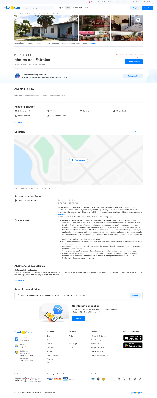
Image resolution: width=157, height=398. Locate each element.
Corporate (50, 348)
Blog (48, 336)
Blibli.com (50, 363)
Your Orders (137, 2)
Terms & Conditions (97, 348)
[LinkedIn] (124, 379)
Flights (71, 336)
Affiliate (49, 351)
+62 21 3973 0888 (26, 361)
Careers (49, 344)
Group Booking (96, 340)
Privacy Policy (95, 344)
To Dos (71, 348)
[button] (78, 160)
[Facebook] (114, 379)
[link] (135, 8)
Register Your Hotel (97, 351)
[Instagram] (134, 379)
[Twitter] (119, 379)
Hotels (71, 340)
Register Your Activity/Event (100, 355)
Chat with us (24, 340)
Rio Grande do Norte (26, 14)
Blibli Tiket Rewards (123, 2)
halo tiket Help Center (98, 336)
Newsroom (50, 340)
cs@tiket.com (24, 347)
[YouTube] (129, 379)
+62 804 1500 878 (26, 356)
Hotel (16, 14)
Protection (50, 359)
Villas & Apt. (73, 344)
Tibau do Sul (37, 14)
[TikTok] (140, 379)
